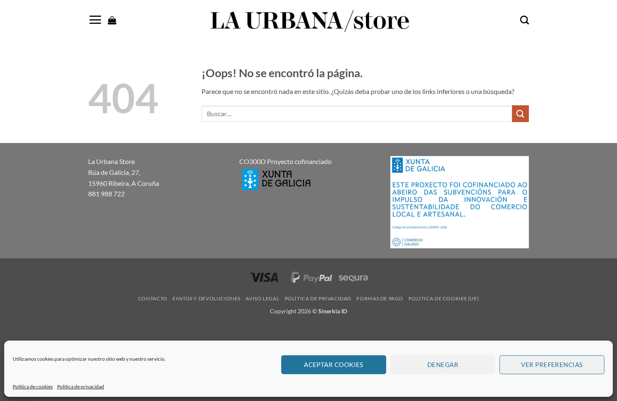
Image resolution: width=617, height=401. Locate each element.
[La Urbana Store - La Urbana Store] (308, 20)
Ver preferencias (552, 364)
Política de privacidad (80, 386)
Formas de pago (379, 298)
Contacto (152, 298)
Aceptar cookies (333, 364)
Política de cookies (33, 386)
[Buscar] (524, 19)
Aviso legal (262, 298)
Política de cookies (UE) (443, 298)
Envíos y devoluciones (207, 298)
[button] (95, 19)
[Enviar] (520, 113)
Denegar (442, 364)
